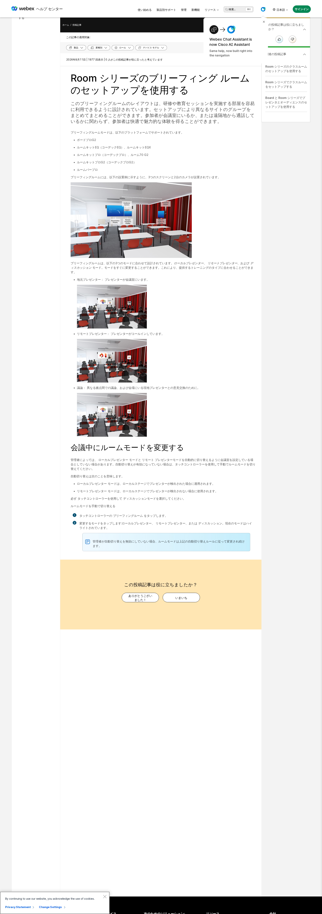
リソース (210, 10)
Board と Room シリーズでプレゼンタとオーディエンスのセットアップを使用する (286, 102)
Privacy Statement (18, 907)
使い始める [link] (145, 10)
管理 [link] (184, 10)
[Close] (105, 896)
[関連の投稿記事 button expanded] (304, 54)
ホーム (65, 24)
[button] (263, 9)
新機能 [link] (195, 10)
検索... (232, 9)
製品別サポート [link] (166, 10)
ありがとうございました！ (140, 598)
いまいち (181, 598)
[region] (55, 903)
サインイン (302, 9)
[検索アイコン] (226, 9)
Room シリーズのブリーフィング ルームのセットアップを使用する (160, 84)
